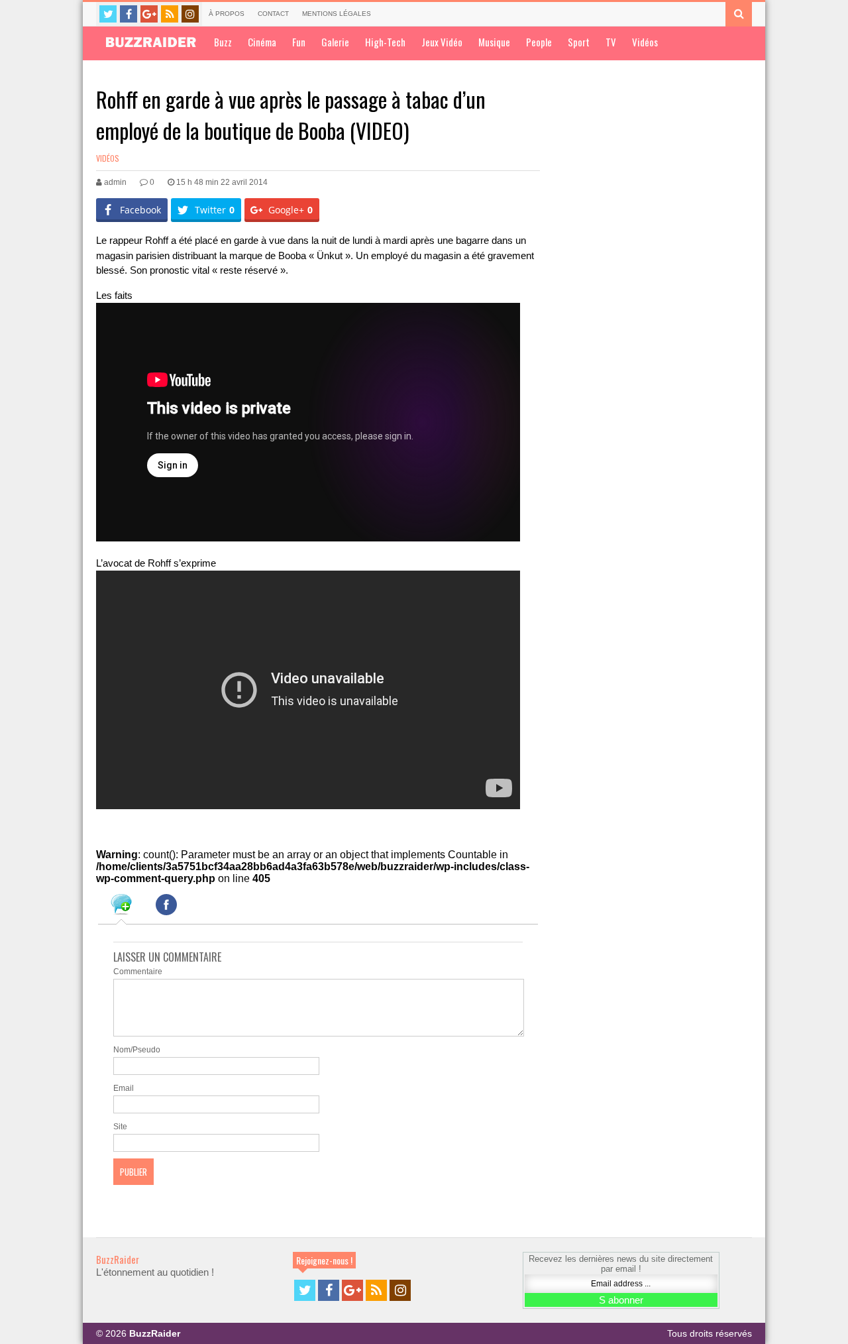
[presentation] (121, 906)
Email (123, 1088)
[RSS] (169, 14)
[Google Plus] (149, 14)
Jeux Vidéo (441, 41)
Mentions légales (336, 13)
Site (120, 1126)
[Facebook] (128, 14)
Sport (579, 41)
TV (611, 41)
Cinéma (262, 41)
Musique (494, 41)
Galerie (335, 41)
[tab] (121, 906)
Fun (298, 41)
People (539, 41)
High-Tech (385, 41)
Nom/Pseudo (136, 1049)
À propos (226, 13)
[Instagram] (190, 14)
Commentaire (137, 971)
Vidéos (645, 41)
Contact (273, 13)
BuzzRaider (117, 1259)
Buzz (223, 41)
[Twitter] (108, 14)
